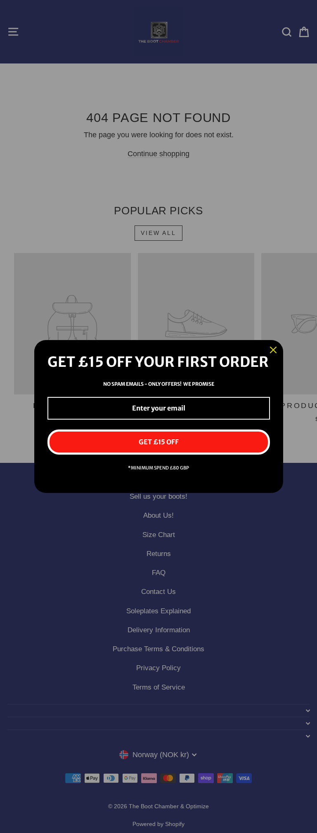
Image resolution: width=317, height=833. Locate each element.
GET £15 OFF (159, 442)
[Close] (273, 350)
